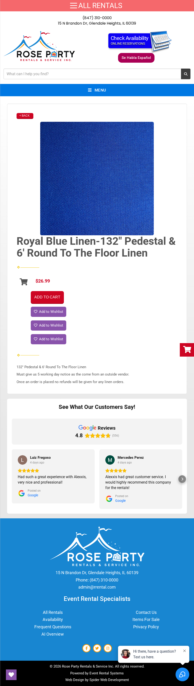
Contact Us (146, 612)
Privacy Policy (146, 626)
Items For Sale (146, 619)
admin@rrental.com (97, 587)
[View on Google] (22, 460)
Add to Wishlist (50, 312)
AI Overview (52, 634)
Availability (53, 619)
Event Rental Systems (106, 673)
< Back (24, 115)
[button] (12, 479)
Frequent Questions (52, 626)
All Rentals (53, 612)
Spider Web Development (109, 680)
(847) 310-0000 (97, 18)
